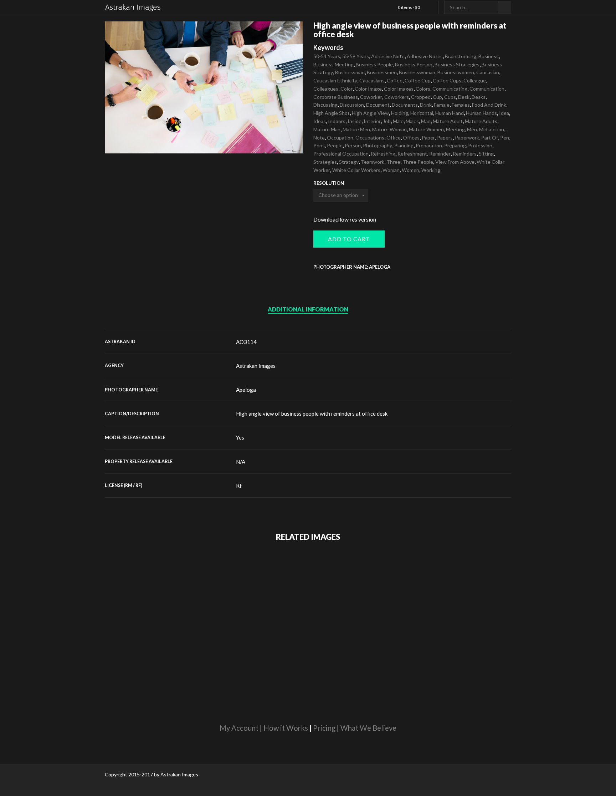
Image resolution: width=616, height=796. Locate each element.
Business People (374, 64)
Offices (411, 138)
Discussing (325, 105)
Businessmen (382, 72)
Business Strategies (457, 64)
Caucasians (372, 80)
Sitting (486, 154)
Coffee (394, 80)
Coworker (371, 97)
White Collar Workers (356, 170)
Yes (240, 437)
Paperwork (467, 138)
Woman (391, 170)
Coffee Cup (418, 80)
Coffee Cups (447, 80)
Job (387, 121)
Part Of (489, 138)
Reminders (465, 154)
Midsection (491, 129)
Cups (450, 97)
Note (319, 138)
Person (353, 145)
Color (346, 89)
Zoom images (120, 138)
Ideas (319, 121)
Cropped (421, 97)
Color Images (399, 89)
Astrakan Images (256, 365)
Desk (463, 97)
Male (398, 121)
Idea (504, 113)
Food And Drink (489, 105)
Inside (354, 121)
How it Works (285, 728)
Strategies (325, 162)
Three (393, 162)
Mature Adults (481, 121)
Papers (445, 138)
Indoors (336, 121)
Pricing (324, 728)
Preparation (429, 145)
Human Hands (481, 113)
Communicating (449, 89)
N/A (240, 461)
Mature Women (426, 129)
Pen (504, 138)
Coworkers (396, 97)
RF (239, 485)
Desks (479, 97)
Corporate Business (335, 97)
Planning (404, 145)
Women (410, 170)
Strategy (349, 162)
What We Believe (368, 728)
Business (488, 56)
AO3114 (246, 342)
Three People (417, 162)
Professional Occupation (341, 154)
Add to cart (349, 238)
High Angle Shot (331, 113)
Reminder (440, 154)
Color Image (368, 89)
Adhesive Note (388, 56)
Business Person (413, 64)
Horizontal (421, 113)
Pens (319, 145)
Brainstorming (460, 56)
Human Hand (449, 113)
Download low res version (344, 219)
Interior (372, 121)
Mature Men (356, 129)
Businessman (350, 72)
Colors (423, 89)
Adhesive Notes (425, 56)
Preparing (455, 145)
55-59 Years (355, 56)
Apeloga (246, 389)
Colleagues (325, 89)
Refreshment (412, 154)
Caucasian (487, 72)
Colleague (474, 80)
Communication (486, 89)
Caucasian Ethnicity (335, 80)
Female (442, 105)
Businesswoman (417, 72)
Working (430, 170)
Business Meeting (333, 64)
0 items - (409, 7)
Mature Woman (389, 129)
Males (412, 121)
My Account (239, 728)
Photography (377, 145)
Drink (426, 105)
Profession (480, 145)
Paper (428, 138)
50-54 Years (326, 56)
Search (504, 7)
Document (378, 105)
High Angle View (370, 113)
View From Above (454, 162)
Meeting (455, 129)
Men (472, 129)
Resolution (328, 183)
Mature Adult (448, 121)
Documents (405, 105)
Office (393, 138)
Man (426, 121)
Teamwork (372, 162)
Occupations (369, 138)
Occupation (340, 138)
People (335, 145)
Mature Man (326, 129)
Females (461, 105)
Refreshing (383, 154)
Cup (437, 97)
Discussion (352, 105)
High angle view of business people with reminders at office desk (311, 413)
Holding (399, 113)
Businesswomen (455, 72)
